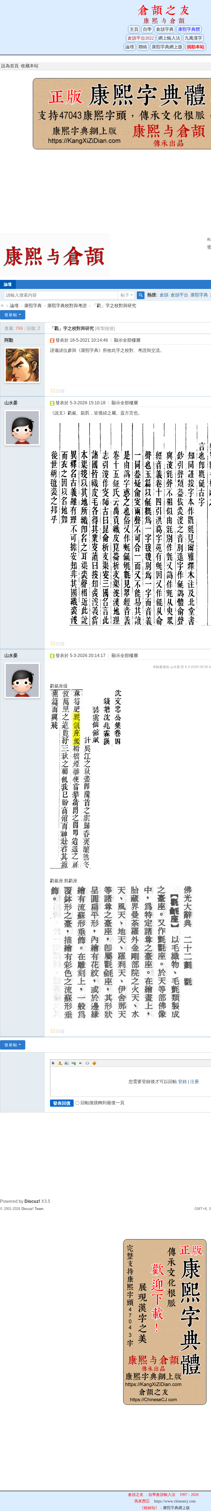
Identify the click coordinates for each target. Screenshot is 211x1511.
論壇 (129, 46)
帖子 (125, 295)
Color (60, 1063)
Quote (80, 1063)
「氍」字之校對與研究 (114, 305)
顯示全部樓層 (127, 340)
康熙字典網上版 (167, 46)
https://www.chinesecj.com (175, 1501)
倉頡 (164, 295)
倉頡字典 (165, 29)
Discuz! (32, 1201)
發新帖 (11, 315)
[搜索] (141, 295)
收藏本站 (29, 65)
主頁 (134, 29)
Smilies (94, 1063)
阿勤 (8, 340)
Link (73, 1063)
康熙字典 (199, 295)
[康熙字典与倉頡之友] (55, 254)
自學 (147, 29)
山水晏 (11, 402)
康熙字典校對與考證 (67, 305)
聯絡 (142, 46)
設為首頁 (10, 65)
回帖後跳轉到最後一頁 (102, 1102)
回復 (60, 391)
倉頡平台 (179, 295)
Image (67, 1063)
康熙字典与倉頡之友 (2, 306)
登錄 (182, 1081)
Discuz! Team (32, 1209)
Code (87, 1063)
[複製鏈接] (105, 328)
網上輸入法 (169, 38)
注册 (194, 1081)
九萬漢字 (193, 38)
